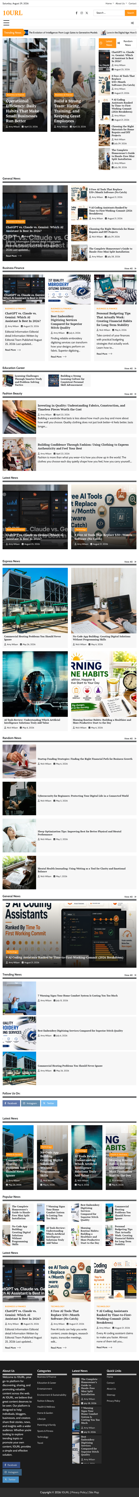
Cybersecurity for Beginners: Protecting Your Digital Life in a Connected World (83, 795)
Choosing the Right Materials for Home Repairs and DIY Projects (123, 131)
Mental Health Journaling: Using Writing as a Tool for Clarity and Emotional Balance (82, 870)
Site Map (94, 1492)
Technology (57, 312)
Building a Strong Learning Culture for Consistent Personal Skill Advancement (72, 380)
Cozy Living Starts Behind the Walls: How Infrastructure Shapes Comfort (99, 32)
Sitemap (111, 1394)
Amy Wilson (14, 126)
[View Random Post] (132, 23)
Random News (128, 43)
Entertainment (44, 1388)
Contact (132, 3)
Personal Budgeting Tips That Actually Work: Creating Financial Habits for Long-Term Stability (114, 319)
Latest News (109, 43)
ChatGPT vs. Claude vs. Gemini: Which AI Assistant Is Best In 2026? (123, 57)
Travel (40, 1442)
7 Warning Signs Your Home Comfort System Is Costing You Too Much (78, 1030)
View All (128, 268)
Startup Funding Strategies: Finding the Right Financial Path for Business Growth (85, 758)
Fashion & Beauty (45, 1400)
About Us (120, 3)
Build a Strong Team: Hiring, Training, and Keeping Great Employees (67, 110)
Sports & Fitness (45, 1431)
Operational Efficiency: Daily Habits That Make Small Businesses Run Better (22, 110)
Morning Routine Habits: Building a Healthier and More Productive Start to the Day (102, 721)
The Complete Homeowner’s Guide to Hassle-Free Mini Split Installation (123, 155)
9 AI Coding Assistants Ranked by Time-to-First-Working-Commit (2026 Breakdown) (122, 105)
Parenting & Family (46, 1424)
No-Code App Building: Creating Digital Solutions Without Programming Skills (101, 638)
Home (109, 3)
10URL (12, 13)
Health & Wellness (118, 1154)
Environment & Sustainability (51, 1394)
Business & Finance (15, 94)
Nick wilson (119, 139)
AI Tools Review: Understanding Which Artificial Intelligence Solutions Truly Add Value (32, 721)
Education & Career (46, 1382)
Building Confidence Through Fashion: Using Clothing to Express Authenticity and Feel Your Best (83, 446)
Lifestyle (41, 1418)
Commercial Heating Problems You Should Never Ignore (32, 638)
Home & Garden (14, 1154)
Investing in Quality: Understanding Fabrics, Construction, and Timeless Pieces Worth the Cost (81, 407)
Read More (11, 255)
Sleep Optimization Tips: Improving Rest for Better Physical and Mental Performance (79, 833)
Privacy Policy (113, 1400)
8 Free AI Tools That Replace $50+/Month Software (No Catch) (123, 80)
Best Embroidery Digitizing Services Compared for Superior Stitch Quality (66, 322)
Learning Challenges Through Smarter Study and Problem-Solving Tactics (28, 380)
